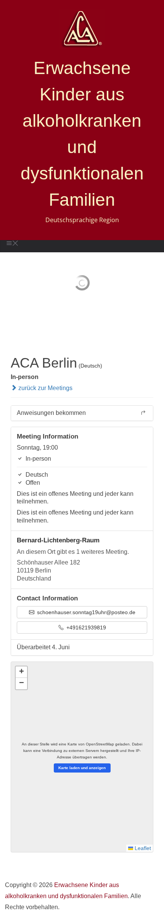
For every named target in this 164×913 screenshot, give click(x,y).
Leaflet (142, 848)
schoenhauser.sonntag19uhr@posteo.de (85, 612)
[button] (21, 672)
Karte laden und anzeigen (82, 768)
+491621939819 (85, 627)
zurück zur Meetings (44, 388)
